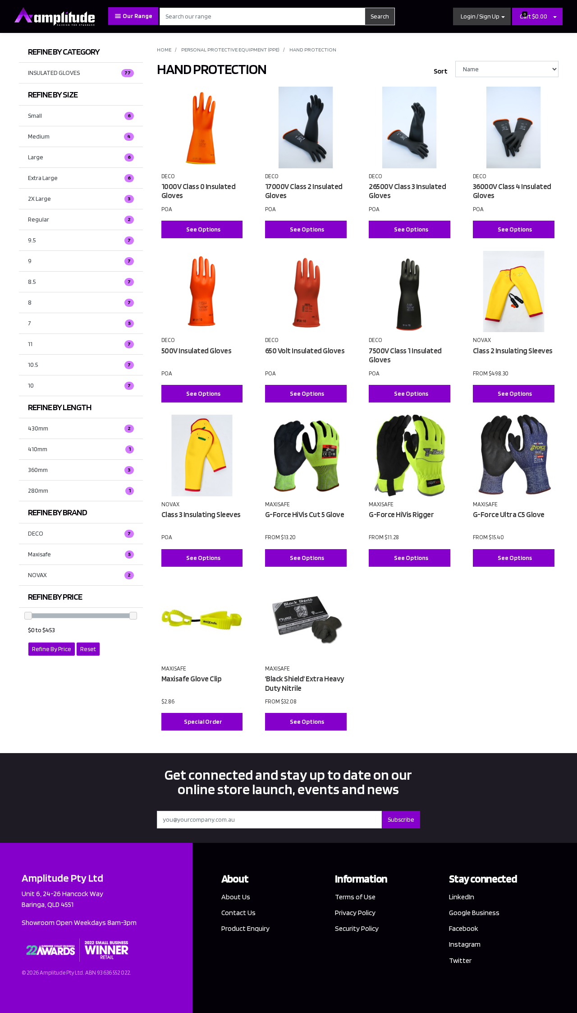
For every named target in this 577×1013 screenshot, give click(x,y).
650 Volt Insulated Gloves (305, 350)
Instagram (465, 944)
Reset (88, 648)
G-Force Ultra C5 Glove (509, 514)
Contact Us (238, 912)
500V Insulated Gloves (196, 350)
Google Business (474, 912)
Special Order (203, 721)
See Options (203, 229)
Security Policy (357, 928)
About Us (235, 897)
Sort (441, 71)
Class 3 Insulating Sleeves (201, 514)
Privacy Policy (355, 912)
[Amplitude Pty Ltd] (54, 16)
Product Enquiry (245, 928)
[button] (482, 16)
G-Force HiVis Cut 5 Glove (304, 514)
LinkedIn (461, 897)
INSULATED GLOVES (79, 72)
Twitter (460, 960)
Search (380, 16)
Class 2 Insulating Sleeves (513, 350)
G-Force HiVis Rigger (401, 514)
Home (164, 49)
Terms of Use (355, 897)
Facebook (463, 928)
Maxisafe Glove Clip (191, 678)
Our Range (137, 15)
